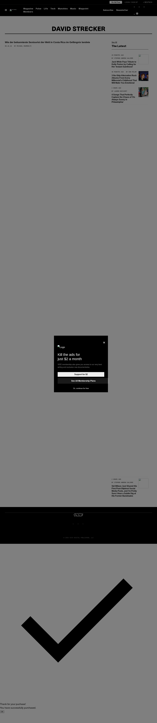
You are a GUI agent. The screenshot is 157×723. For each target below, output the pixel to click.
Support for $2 (81, 374)
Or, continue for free (81, 388)
